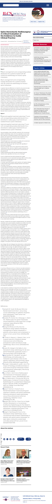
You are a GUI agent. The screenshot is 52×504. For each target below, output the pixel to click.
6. (3, 355)
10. (3, 388)
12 (24, 227)
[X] (38, 24)
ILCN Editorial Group (28, 496)
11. (3, 401)
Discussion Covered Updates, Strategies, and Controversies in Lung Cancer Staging (41, 99)
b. (5, 355)
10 (30, 198)
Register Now (41, 21)
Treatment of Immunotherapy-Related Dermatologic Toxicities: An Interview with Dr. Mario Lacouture (42, 118)
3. (3, 326)
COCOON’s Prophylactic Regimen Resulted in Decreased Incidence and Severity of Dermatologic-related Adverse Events (42, 50)
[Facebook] (33, 24)
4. (3, 337)
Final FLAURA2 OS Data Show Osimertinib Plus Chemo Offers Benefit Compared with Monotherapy (41, 81)
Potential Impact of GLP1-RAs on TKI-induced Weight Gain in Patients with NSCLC (42, 88)
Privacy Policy (37, 498)
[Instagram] (35, 24)
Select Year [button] (36, 40)
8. (3, 373)
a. (3, 355)
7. (3, 364)
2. (3, 318)
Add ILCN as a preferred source (26, 42)
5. (3, 348)
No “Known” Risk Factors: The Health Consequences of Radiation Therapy (42, 93)
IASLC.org (36, 496)
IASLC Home (33, 21)
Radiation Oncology (5, 44)
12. (3, 412)
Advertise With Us (28, 498)
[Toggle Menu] (47, 5)
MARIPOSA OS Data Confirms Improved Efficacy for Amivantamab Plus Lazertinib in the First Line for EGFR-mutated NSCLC (42, 59)
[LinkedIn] (40, 24)
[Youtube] (43, 24)
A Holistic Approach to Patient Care (42, 122)
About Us (42, 496)
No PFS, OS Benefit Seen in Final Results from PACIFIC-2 (41, 104)
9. (3, 378)
